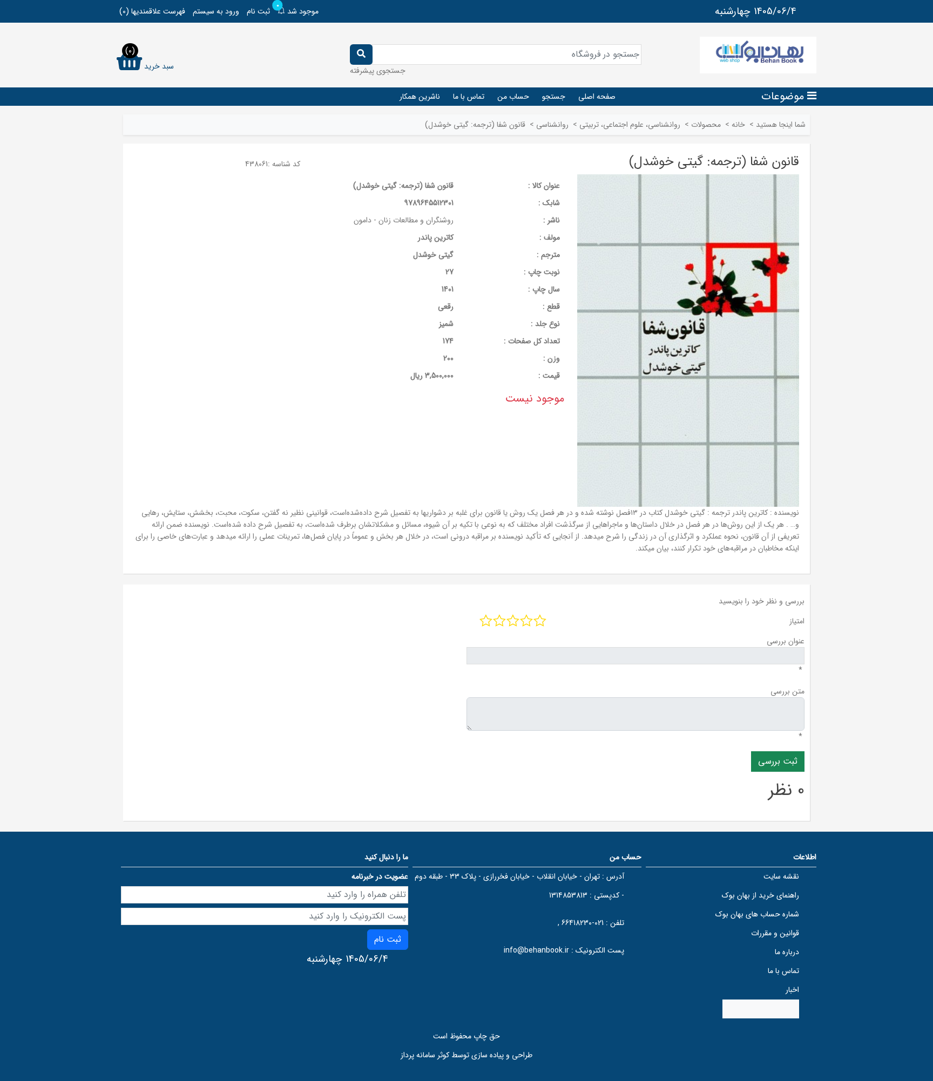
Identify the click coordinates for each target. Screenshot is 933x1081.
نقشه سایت (781, 876)
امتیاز (796, 621)
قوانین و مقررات (775, 933)
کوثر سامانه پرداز (425, 1055)
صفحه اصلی (597, 97)
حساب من (513, 97)
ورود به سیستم (216, 11)
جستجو (553, 97)
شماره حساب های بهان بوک (757, 914)
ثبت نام (258, 11)
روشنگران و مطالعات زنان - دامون (404, 220)
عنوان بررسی (785, 641)
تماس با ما (468, 97)
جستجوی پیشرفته (377, 71)
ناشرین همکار (420, 97)
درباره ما (787, 952)
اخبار (792, 990)
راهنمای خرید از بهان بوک (760, 895)
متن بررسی (787, 691)
